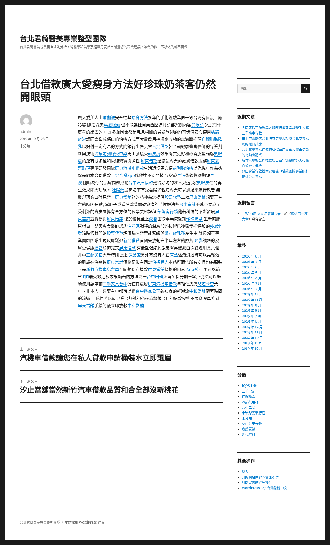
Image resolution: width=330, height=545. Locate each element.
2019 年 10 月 (252, 348)
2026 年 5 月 (251, 272)
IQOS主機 (249, 386)
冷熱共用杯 (250, 402)
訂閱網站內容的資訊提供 (260, 477)
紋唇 (153, 218)
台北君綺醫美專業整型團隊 (63, 38)
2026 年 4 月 (251, 278)
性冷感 (133, 226)
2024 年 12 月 (252, 327)
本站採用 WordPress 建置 (84, 522)
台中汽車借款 (140, 182)
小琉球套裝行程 (253, 413)
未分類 (25, 146)
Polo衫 (191, 269)
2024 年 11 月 (252, 332)
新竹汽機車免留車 (102, 269)
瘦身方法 (139, 117)
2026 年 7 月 (251, 262)
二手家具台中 (115, 283)
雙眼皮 (203, 182)
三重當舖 (248, 391)
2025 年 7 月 (251, 316)
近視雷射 (248, 434)
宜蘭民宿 (94, 255)
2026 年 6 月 (252, 267)
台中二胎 (248, 407)
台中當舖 (187, 204)
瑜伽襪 (109, 117)
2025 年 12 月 (252, 294)
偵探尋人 (160, 262)
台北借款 (160, 146)
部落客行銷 (167, 211)
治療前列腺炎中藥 (110, 153)
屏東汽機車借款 (129, 168)
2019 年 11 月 (252, 343)
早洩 (181, 175)
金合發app (125, 175)
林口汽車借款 (252, 424)
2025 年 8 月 (251, 310)
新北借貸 (131, 240)
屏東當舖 (123, 197)
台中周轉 (155, 276)
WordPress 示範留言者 (263, 214)
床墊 (174, 255)
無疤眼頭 (112, 124)
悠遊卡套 (205, 283)
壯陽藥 (118, 189)
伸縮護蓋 (248, 396)
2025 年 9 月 (251, 305)
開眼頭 (197, 124)
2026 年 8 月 (251, 256)
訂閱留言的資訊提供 (257, 482)
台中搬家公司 (148, 291)
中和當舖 (197, 291)
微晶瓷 (134, 255)
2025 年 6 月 (251, 321)
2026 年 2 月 (251, 289)
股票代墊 (172, 197)
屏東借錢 (115, 218)
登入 (245, 472)
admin (25, 131)
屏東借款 (149, 161)
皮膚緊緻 (248, 429)
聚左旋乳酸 (174, 233)
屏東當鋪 (197, 197)
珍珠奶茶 (194, 218)
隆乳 (198, 240)
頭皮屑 (154, 153)
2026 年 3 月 (251, 283)
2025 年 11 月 (252, 300)
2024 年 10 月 (252, 338)
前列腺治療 (183, 168)
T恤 (85, 276)
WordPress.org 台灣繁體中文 (264, 488)
